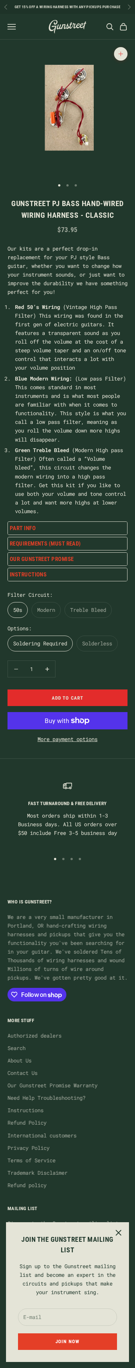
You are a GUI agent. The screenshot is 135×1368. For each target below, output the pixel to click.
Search (17, 1048)
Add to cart (67, 698)
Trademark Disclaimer (38, 1172)
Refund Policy (27, 1122)
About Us (20, 1060)
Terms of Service (32, 1160)
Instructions (26, 1110)
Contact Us (23, 1072)
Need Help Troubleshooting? (47, 1097)
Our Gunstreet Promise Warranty (53, 1085)
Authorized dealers (35, 1035)
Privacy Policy (29, 1147)
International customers (42, 1135)
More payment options (68, 739)
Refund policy (27, 1185)
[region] (67, 813)
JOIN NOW (67, 1341)
